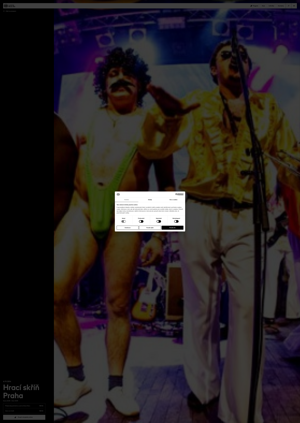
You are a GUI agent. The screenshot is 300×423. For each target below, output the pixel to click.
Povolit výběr (150, 227)
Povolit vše (172, 227)
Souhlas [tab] (126, 199)
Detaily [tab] (150, 199)
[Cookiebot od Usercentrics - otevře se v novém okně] (176, 194)
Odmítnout (127, 227)
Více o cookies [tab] (173, 199)
